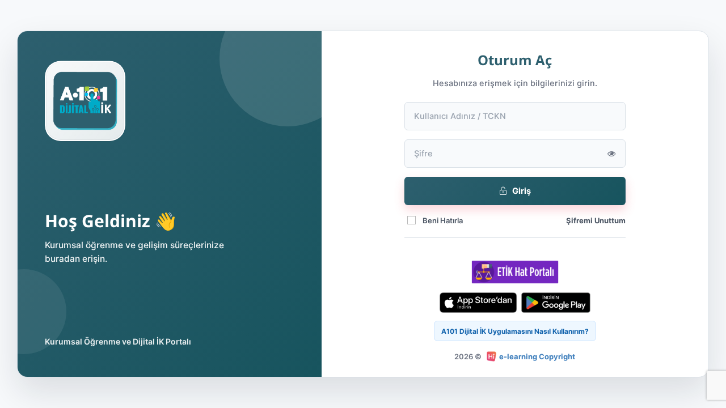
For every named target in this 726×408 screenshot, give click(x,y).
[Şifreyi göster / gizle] (611, 153)
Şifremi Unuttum (596, 220)
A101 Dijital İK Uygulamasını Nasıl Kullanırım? (515, 331)
